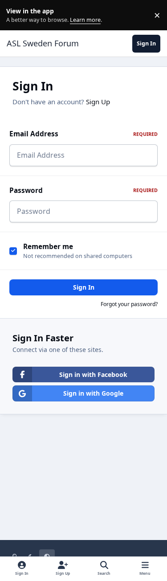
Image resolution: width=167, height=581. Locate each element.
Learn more (17, 15)
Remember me (48, 246)
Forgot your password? (129, 304)
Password (83, 190)
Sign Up (98, 101)
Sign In (83, 287)
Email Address (83, 134)
